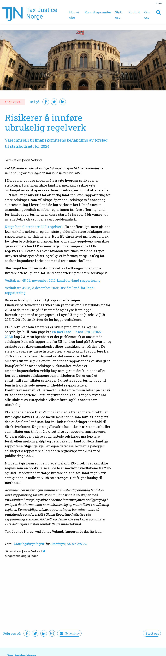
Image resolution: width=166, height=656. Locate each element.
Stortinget (57, 544)
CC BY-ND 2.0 (77, 544)
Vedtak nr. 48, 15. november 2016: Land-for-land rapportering (53, 280)
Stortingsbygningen (29, 544)
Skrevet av (13, 160)
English (159, 2)
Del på (35, 102)
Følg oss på (12, 633)
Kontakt (134, 12)
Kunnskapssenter (98, 12)
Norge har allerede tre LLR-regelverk (34, 227)
